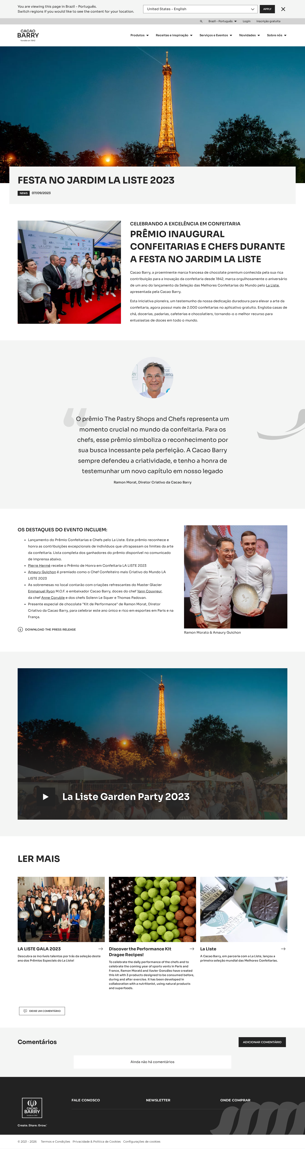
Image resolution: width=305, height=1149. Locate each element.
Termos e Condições (55, 1141)
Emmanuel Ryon (41, 591)
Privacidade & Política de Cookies (97, 1141)
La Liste (272, 285)
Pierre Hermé (39, 565)
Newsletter (158, 1100)
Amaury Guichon (42, 572)
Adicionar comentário (262, 1042)
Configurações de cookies (141, 1141)
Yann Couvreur (149, 591)
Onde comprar (235, 1100)
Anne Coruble (53, 598)
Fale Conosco (86, 1100)
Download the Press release (50, 629)
